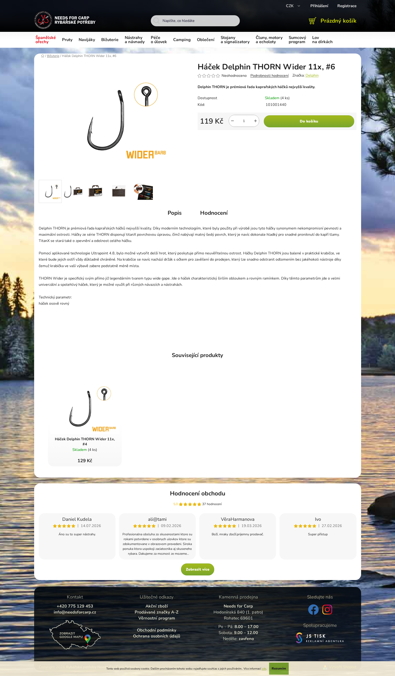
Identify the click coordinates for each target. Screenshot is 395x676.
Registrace (346, 6)
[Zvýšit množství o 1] (255, 121)
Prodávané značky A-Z (156, 612)
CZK (290, 6)
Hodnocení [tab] (214, 213)
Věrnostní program (156, 618)
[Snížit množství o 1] (232, 121)
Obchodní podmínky (156, 630)
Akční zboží (157, 606)
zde (264, 668)
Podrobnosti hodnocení (269, 75)
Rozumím (279, 668)
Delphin (312, 75)
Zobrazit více (197, 569)
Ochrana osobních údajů (156, 636)
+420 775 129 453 (75, 606)
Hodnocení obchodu (197, 493)
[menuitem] (46, 40)
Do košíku (309, 121)
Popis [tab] (175, 213)
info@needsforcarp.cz (75, 612)
